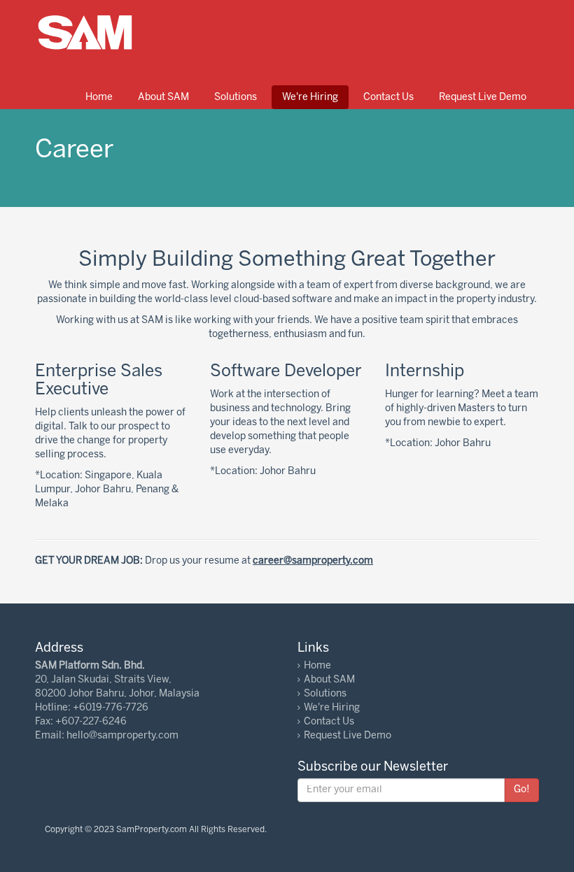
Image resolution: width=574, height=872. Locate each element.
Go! (522, 789)
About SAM (163, 97)
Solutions (235, 97)
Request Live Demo (482, 97)
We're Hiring (310, 97)
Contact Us (388, 97)
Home (99, 97)
